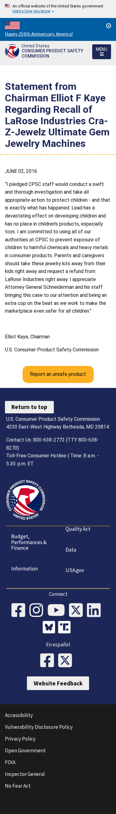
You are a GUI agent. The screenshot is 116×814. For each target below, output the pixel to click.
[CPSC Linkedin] (96, 610)
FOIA (10, 762)
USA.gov (75, 570)
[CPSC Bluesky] (50, 628)
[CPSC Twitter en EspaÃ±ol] (67, 661)
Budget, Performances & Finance (29, 542)
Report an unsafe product (58, 374)
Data (71, 549)
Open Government (25, 750)
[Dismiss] (108, 25)
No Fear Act (18, 785)
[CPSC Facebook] (20, 610)
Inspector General (25, 774)
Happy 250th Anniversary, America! (39, 34)
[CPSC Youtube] (58, 610)
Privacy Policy (20, 738)
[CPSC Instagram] (38, 610)
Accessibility (19, 715)
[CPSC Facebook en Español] (49, 661)
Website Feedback (58, 683)
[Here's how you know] (58, 9)
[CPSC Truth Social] (66, 628)
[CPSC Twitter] (78, 610)
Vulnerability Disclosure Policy (39, 727)
